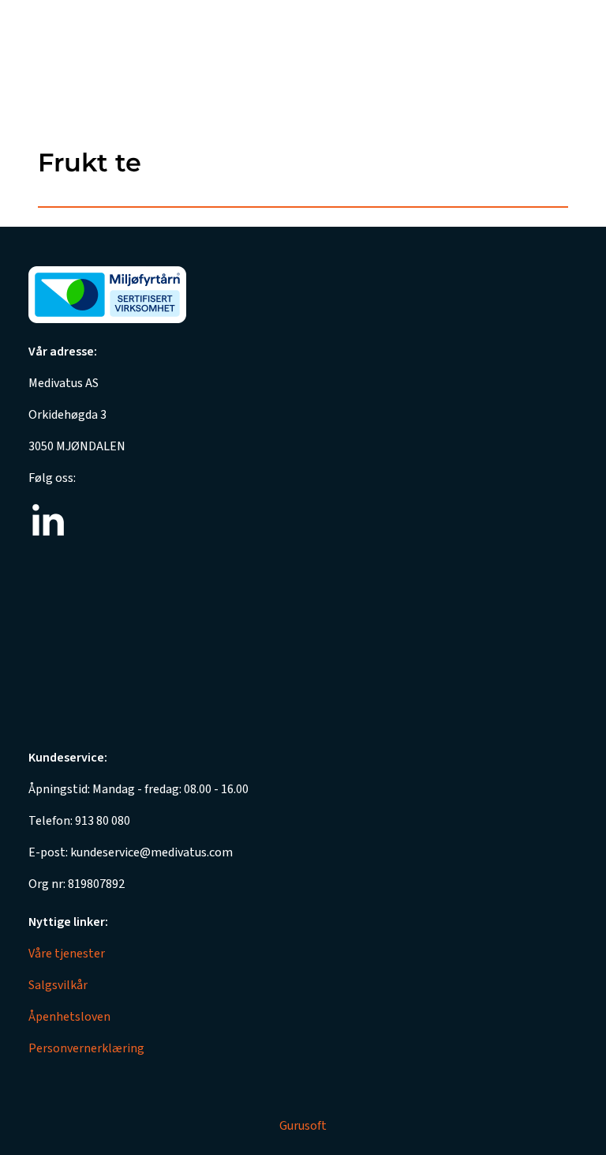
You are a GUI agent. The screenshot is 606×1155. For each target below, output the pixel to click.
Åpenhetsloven (69, 1016)
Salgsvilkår (58, 985)
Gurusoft (303, 1125)
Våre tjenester (66, 953)
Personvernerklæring (86, 1048)
